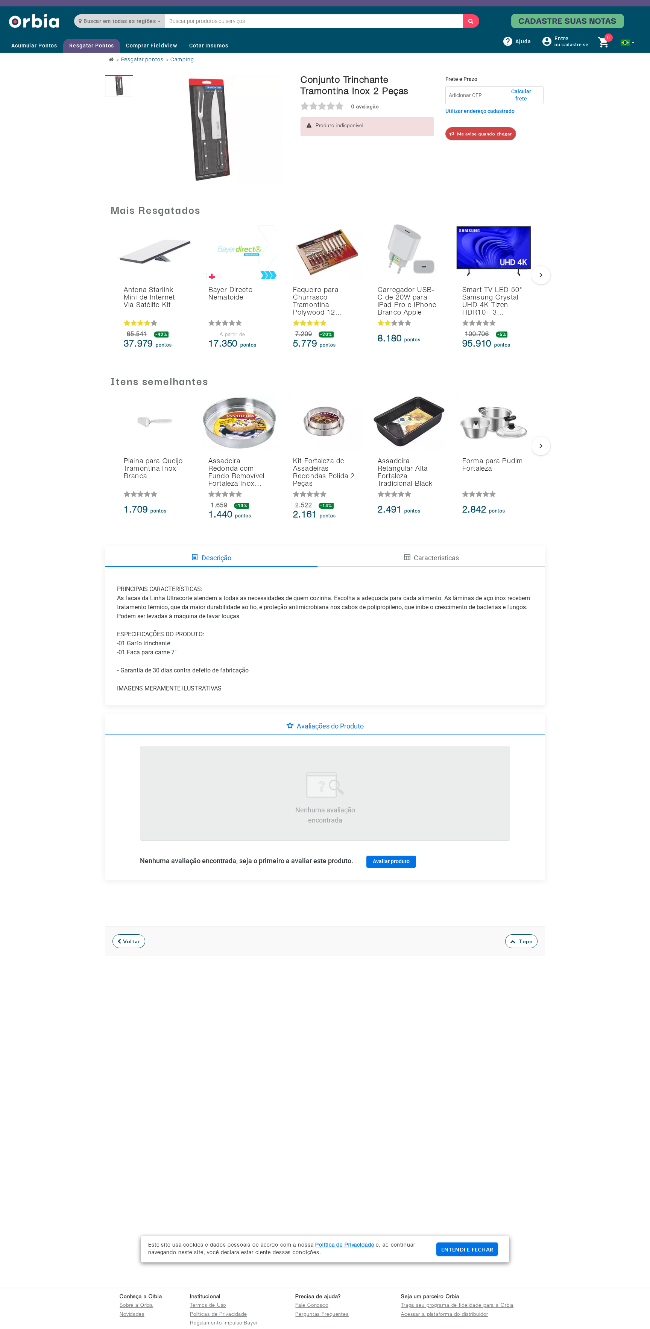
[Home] (34, 21)
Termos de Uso (208, 1305)
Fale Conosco (311, 1305)
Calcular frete (521, 95)
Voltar (131, 941)
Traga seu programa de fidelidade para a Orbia (457, 1305)
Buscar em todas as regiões (120, 21)
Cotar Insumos (208, 46)
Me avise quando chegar (483, 134)
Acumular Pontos (34, 46)
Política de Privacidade (344, 1245)
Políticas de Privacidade (218, 1314)
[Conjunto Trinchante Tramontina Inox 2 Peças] (119, 85)
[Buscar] (471, 21)
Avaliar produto (391, 861)
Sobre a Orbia (136, 1305)
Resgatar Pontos (91, 46)
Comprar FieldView (151, 46)
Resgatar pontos (142, 60)
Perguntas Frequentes (322, 1314)
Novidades (132, 1314)
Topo (524, 941)
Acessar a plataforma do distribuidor (444, 1314)
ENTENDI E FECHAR (467, 1249)
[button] (627, 42)
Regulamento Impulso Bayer (224, 1323)
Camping (182, 60)
